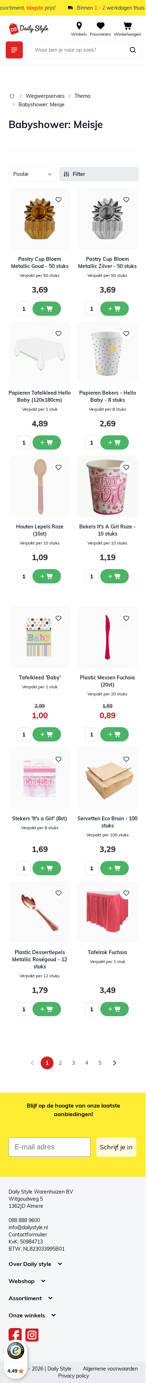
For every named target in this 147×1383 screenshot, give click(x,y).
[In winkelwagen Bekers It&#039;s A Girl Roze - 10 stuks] (114, 576)
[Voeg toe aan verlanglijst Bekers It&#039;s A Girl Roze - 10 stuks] (126, 467)
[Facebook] (15, 1335)
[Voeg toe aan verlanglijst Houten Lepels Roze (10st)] (58, 467)
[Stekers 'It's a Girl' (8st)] (40, 778)
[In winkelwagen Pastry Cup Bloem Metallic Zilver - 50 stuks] (114, 309)
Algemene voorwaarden (110, 1369)
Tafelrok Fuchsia (107, 952)
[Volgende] (114, 1063)
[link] (32, 1063)
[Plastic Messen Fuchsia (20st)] (107, 637)
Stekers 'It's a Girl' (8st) (39, 818)
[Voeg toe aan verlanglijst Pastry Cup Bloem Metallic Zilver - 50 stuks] (126, 199)
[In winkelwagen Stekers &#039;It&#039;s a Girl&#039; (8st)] (46, 868)
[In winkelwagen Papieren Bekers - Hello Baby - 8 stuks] (114, 442)
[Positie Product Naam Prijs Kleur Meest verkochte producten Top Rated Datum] (33, 174)
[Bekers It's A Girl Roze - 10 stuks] (107, 486)
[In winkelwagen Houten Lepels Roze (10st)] (46, 576)
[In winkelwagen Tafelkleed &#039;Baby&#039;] (46, 734)
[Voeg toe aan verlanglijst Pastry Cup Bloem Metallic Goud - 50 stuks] (58, 199)
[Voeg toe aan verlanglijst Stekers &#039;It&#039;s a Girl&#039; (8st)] (58, 759)
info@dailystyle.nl (28, 1227)
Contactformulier (28, 1234)
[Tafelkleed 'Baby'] (40, 637)
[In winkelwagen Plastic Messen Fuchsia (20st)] (114, 734)
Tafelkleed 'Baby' (40, 677)
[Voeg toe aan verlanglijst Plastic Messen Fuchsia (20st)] (126, 618)
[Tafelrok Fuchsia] (107, 912)
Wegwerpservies (45, 96)
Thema (82, 96)
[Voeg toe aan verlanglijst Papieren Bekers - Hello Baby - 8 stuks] (126, 333)
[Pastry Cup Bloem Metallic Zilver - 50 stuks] (107, 219)
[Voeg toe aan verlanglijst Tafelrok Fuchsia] (126, 893)
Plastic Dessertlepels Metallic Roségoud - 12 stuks (39, 959)
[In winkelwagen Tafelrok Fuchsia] (114, 1009)
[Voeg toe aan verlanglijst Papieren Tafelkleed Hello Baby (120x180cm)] (58, 333)
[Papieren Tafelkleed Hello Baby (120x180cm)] (40, 352)
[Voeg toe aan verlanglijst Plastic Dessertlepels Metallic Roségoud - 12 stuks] (58, 893)
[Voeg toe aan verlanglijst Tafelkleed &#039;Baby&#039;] (58, 618)
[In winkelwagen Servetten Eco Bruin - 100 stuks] (114, 868)
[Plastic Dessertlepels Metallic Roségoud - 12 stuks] (40, 912)
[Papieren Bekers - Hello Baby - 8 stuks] (107, 352)
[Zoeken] (132, 50)
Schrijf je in (116, 1147)
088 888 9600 (24, 1220)
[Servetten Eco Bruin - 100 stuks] (107, 778)
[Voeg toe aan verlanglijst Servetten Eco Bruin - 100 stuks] (126, 759)
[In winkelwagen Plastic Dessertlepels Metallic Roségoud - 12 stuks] (46, 1009)
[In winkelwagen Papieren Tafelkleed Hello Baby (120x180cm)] (46, 442)
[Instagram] (32, 1335)
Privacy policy (73, 1376)
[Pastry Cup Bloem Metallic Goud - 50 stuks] (40, 219)
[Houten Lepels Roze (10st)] (40, 486)
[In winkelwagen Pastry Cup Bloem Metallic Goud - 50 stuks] (46, 309)
